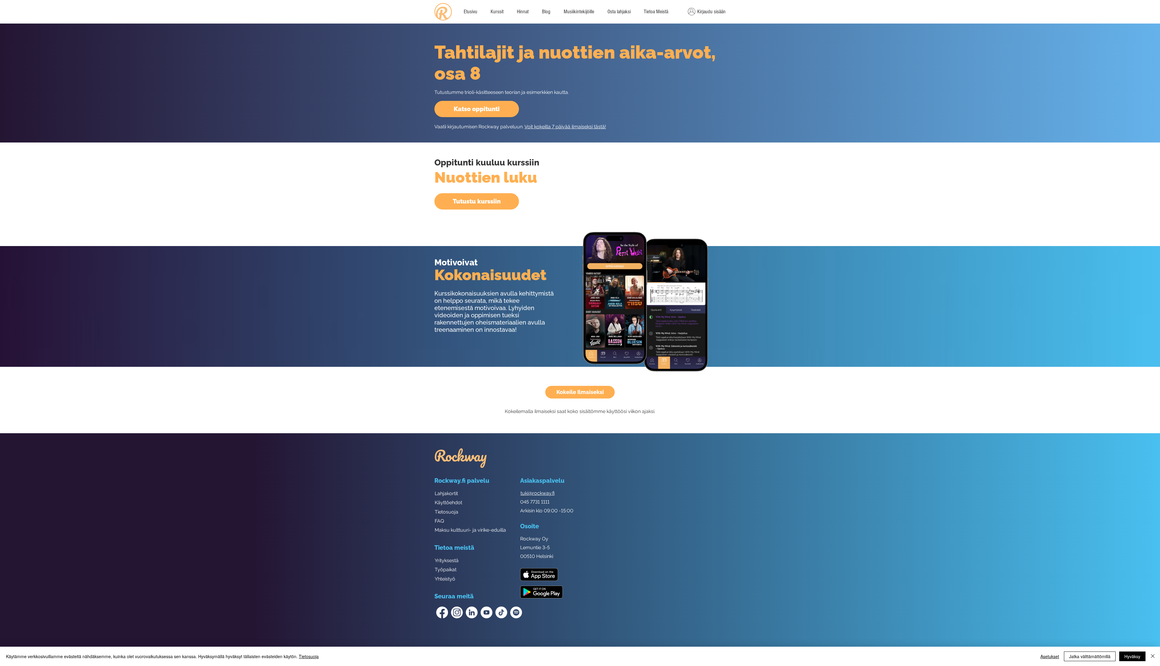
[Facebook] (442, 612)
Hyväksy (1132, 656)
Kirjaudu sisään (711, 11)
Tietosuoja (446, 512)
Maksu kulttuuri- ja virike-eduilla (470, 530)
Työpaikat (445, 569)
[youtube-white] (486, 612)
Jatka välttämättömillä (1089, 656)
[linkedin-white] (472, 612)
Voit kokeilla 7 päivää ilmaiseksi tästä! (565, 127)
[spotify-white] (516, 612)
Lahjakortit (446, 493)
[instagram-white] (457, 612)
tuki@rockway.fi (537, 493)
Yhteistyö (445, 579)
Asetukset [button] (1049, 656)
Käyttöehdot (448, 502)
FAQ (439, 521)
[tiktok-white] (501, 612)
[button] (656, 11)
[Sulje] (1152, 656)
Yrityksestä (447, 560)
